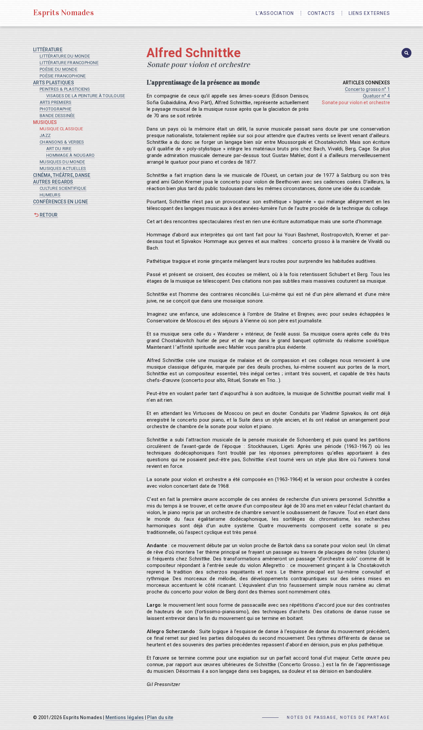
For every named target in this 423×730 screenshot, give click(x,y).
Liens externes (369, 13)
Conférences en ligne (60, 201)
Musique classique (61, 128)
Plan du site (160, 717)
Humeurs (50, 194)
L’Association (275, 13)
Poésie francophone (63, 75)
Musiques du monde (62, 161)
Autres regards (53, 181)
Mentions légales (124, 717)
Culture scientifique (63, 188)
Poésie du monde (58, 69)
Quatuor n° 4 (376, 96)
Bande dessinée (57, 115)
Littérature (47, 49)
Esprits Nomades (63, 12)
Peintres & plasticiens (65, 89)
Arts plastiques (53, 82)
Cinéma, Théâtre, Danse (62, 175)
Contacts (321, 13)
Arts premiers (55, 102)
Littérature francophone (69, 62)
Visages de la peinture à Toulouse (85, 95)
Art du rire (58, 148)
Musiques (45, 122)
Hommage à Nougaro (70, 155)
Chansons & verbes (62, 142)
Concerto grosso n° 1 (367, 89)
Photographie (55, 108)
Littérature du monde (65, 56)
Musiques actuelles (63, 168)
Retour (49, 215)
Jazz (45, 135)
